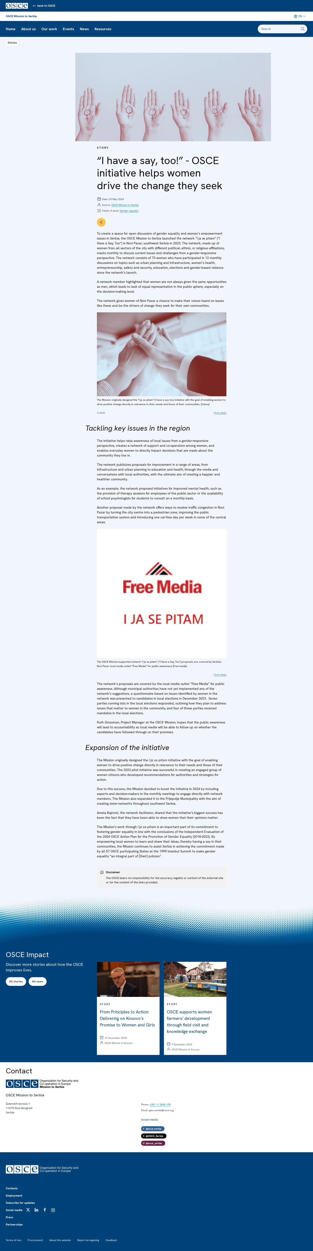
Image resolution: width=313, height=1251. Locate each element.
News (84, 29)
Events (68, 29)
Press (9, 1217)
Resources (103, 29)
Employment (14, 1195)
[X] (28, 1209)
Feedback (111, 1240)
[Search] (303, 29)
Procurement (35, 1240)
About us (28, 29)
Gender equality (129, 210)
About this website (60, 1240)
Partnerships (14, 1224)
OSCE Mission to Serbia (21, 16)
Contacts (12, 1188)
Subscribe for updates (20, 1203)
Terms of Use (13, 1240)
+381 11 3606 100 (160, 1104)
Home (10, 29)
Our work (49, 29)
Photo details (220, 412)
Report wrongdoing (88, 1240)
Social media (14, 1210)
